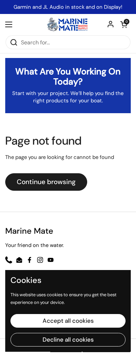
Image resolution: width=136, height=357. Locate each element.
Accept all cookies (68, 321)
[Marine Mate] (68, 24)
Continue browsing (46, 181)
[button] (124, 24)
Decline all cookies (68, 339)
